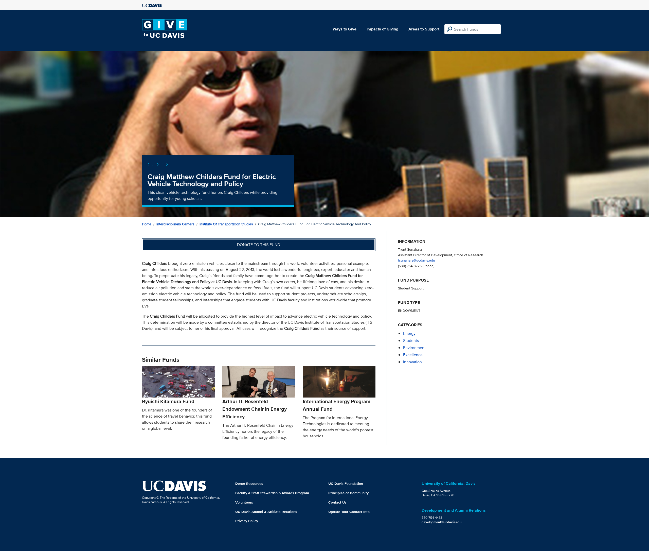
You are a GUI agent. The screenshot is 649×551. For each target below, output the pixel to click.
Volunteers (244, 502)
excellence (413, 355)
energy (409, 333)
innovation (412, 362)
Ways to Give (344, 29)
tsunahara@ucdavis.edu (416, 260)
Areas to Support (423, 29)
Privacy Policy (246, 520)
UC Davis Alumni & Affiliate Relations (266, 511)
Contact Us (337, 502)
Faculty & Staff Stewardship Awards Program (272, 492)
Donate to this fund (258, 245)
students (411, 340)
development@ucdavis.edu (442, 522)
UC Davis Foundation (345, 483)
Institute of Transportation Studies (226, 224)
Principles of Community (348, 492)
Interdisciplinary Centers (175, 224)
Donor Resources (249, 483)
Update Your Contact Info (349, 511)
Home (146, 224)
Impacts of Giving (382, 29)
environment (414, 348)
